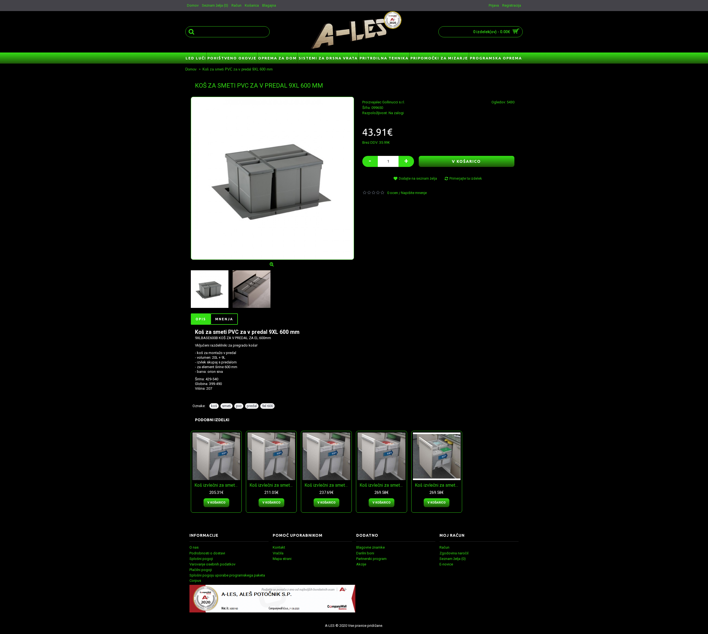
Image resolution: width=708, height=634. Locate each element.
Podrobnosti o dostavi (207, 553)
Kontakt (279, 547)
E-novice (446, 564)
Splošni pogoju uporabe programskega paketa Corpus (227, 577)
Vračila (278, 553)
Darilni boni (365, 553)
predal (252, 406)
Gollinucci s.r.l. (393, 102)
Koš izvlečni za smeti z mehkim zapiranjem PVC (217, 485)
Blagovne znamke (370, 547)
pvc (239, 406)
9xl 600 (267, 406)
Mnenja (224, 319)
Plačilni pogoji (200, 570)
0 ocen (392, 193)
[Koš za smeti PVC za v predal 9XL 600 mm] (272, 178)
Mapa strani (282, 559)
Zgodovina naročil (453, 553)
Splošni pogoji (201, 559)
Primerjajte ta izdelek (465, 178)
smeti (226, 406)
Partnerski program (371, 559)
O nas (194, 547)
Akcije (361, 564)
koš (214, 406)
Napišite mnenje (414, 193)
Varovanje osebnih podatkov (212, 564)
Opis (201, 319)
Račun (444, 547)
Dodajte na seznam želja (418, 178)
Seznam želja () (452, 559)
